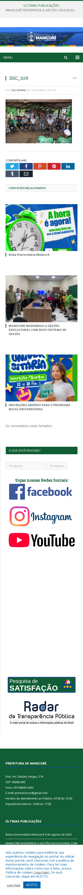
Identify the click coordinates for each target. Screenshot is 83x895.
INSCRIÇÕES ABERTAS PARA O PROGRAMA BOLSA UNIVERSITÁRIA (39, 407)
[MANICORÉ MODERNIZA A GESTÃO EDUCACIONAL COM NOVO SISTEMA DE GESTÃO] (41, 298)
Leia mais (41, 872)
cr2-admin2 (18, 90)
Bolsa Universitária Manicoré (29, 255)
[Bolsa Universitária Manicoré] (41, 227)
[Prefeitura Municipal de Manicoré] (41, 36)
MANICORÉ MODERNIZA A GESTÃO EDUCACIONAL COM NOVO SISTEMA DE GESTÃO (43, 10)
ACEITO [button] (31, 885)
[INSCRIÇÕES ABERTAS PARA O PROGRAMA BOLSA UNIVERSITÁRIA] (41, 378)
